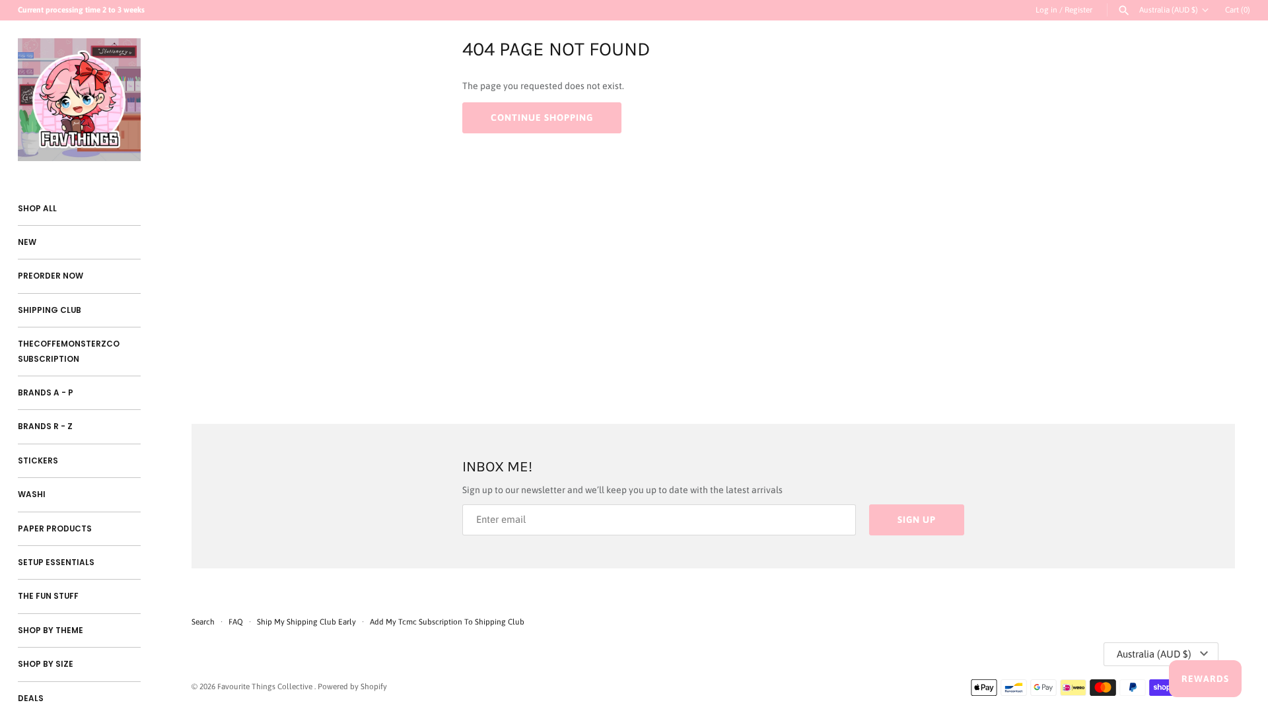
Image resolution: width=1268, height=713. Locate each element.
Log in (1046, 10)
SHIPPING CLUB (49, 310)
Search (203, 622)
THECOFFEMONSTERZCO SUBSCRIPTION (69, 351)
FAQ (236, 622)
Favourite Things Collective (265, 686)
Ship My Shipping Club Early (307, 622)
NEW (27, 242)
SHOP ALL (37, 208)
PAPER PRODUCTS (55, 529)
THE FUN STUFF (48, 596)
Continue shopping (542, 117)
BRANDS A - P (45, 393)
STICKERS (38, 461)
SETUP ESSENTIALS (56, 562)
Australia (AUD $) (1168, 10)
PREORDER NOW (50, 276)
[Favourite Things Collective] (79, 99)
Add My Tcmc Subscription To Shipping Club (447, 622)
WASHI (32, 494)
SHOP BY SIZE (45, 664)
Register (1078, 10)
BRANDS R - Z (45, 426)
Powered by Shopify (352, 686)
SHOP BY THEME (50, 630)
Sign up (917, 519)
